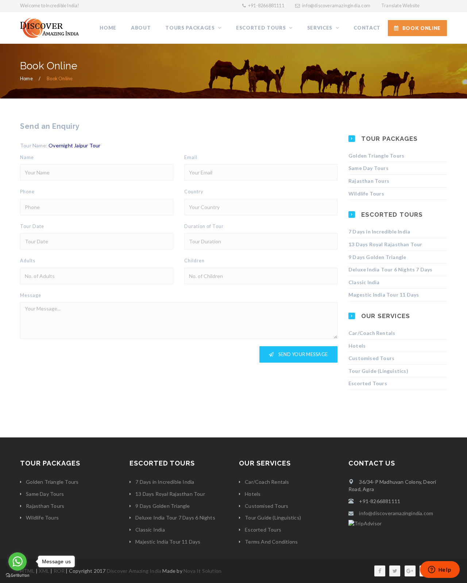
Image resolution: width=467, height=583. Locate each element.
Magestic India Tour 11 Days (383, 295)
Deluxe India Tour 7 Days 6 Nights (175, 517)
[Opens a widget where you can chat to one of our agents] (440, 570)
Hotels (357, 346)
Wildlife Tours (366, 193)
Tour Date (32, 226)
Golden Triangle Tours (376, 155)
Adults (27, 260)
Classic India (364, 282)
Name (27, 157)
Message (30, 295)
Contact (367, 28)
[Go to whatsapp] (17, 561)
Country (193, 191)
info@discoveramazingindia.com (336, 5)
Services (320, 28)
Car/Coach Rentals (371, 333)
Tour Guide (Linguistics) (378, 371)
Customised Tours (371, 358)
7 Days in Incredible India (379, 231)
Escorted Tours (261, 28)
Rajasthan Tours (368, 181)
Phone (27, 191)
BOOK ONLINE (421, 28)
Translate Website (400, 5)
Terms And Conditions (271, 541)
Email (190, 157)
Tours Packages (190, 28)
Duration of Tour (204, 226)
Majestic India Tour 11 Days (167, 541)
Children (194, 260)
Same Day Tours (368, 168)
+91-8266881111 (265, 5)
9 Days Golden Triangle (377, 257)
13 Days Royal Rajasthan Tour (385, 244)
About (141, 28)
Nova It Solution (202, 571)
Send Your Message (303, 354)
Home (108, 28)
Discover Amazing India (134, 571)
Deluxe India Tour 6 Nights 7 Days (390, 269)
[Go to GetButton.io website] (17, 575)
